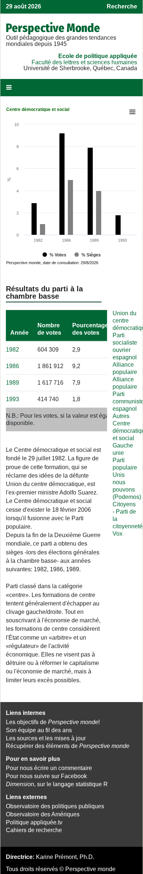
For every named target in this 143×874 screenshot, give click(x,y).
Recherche (122, 6)
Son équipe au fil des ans (39, 730)
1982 (12, 349)
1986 (12, 366)
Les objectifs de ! (53, 722)
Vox (117, 533)
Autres (121, 416)
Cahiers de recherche (34, 830)
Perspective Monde (53, 28)
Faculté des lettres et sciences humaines (84, 62)
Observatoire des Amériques (43, 814)
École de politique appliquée (97, 56)
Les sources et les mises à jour (46, 738)
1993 (12, 399)
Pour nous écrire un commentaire (49, 768)
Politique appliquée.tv (34, 822)
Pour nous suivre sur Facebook (46, 776)
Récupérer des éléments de (67, 746)
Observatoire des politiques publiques (55, 806)
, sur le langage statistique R (57, 784)
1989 (12, 383)
